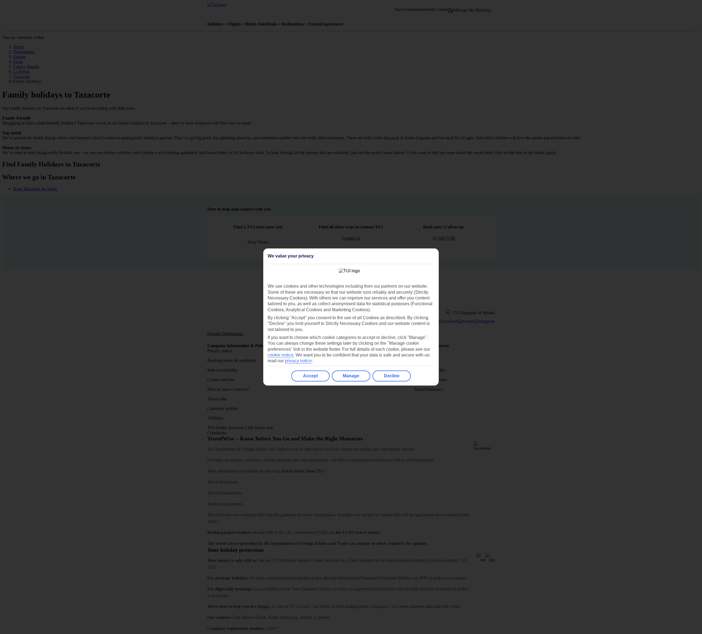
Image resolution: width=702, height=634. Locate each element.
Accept (310, 375)
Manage (351, 375)
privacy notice (298, 360)
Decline (392, 375)
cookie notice (280, 355)
